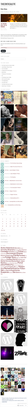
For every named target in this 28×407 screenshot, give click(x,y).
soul (5, 270)
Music (26, 14)
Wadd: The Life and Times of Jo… (16, 166)
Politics (8, 264)
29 (21, 226)
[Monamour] (7, 124)
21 (17, 223)
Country (16, 251)
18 (6, 223)
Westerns (18, 272)
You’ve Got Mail (5, 68)
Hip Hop (4, 259)
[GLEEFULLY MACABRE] (7, 299)
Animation (4, 249)
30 (25, 226)
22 (21, 223)
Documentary (11, 253)
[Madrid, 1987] (7, 151)
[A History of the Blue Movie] (20, 138)
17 (2, 223)
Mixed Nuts (4, 72)
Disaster (2, 253)
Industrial (20, 259)
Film (24, 14)
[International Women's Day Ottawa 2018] (7, 339)
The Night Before (5, 80)
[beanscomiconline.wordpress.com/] (20, 312)
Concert (11, 251)
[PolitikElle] (7, 312)
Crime (20, 251)
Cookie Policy (4, 401)
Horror (15, 259)
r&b (14, 267)
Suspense (5, 272)
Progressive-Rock (20, 265)
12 (10, 221)
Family (16, 255)
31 (2, 228)
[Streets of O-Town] (7, 353)
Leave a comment (4, 29)
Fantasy (22, 255)
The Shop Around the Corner (7, 84)
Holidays (9, 259)
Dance (25, 251)
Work (22, 272)
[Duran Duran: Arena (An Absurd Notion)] (20, 124)
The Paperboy (13, 177)
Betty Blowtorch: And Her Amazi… (16, 180)
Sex (2, 270)
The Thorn (6, 170)
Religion (21, 266)
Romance (8, 268)
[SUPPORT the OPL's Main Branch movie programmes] (7, 285)
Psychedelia (3, 266)
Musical (14, 261)
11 (6, 221)
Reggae (17, 266)
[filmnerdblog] (20, 299)
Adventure (10, 247)
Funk (17, 257)
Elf (2, 75)
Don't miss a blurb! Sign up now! (8, 41)
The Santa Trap (4, 82)
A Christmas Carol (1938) (6, 77)
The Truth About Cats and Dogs (16, 163)
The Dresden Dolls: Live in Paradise (4, 25)
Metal (9, 261)
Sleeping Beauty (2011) (14, 198)
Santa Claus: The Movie (6, 85)
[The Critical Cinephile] (20, 326)
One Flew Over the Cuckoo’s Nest (8, 65)
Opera (16, 263)
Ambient (21, 248)
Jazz (23, 259)
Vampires (11, 272)
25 (6, 226)
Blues (20, 249)
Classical (24, 250)
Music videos (21, 261)
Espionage (9, 255)
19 (10, 223)
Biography (11, 249)
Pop (12, 265)
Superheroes (15, 270)
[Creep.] (20, 339)
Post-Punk (15, 265)
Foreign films (10, 257)
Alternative (17, 248)
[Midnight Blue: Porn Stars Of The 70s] (7, 97)
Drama (20, 253)
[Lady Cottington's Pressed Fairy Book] (20, 97)
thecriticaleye (8, 4)
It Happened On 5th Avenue (7, 70)
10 (2, 221)
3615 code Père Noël (6, 79)
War (14, 272)
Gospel (19, 257)
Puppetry (10, 267)
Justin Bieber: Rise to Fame (7, 67)
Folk (4, 257)
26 (10, 226)
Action (3, 247)
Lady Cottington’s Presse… (15, 170)
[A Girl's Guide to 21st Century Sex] (20, 111)
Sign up (3, 51)
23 (25, 223)
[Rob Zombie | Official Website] (20, 353)
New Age (8, 263)
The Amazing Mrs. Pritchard (15, 187)
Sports (8, 270)
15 (21, 221)
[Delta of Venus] (7, 111)
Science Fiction (19, 268)
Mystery (4, 262)
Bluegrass (17, 249)
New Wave (12, 263)
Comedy (4, 251)
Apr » (4, 230)
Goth (22, 257)
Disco (5, 253)
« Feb (2, 230)
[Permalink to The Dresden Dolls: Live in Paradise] (14, 18)
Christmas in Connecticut (6, 73)
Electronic (3, 255)
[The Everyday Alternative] (20, 285)
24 (2, 226)
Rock (2, 268)
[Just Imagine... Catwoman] (20, 151)
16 (25, 221)
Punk (6, 267)
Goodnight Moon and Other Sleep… (16, 201)
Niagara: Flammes (13, 191)
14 (17, 221)
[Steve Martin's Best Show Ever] (7, 138)
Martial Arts (4, 261)
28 (17, 226)
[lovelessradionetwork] (7, 326)
